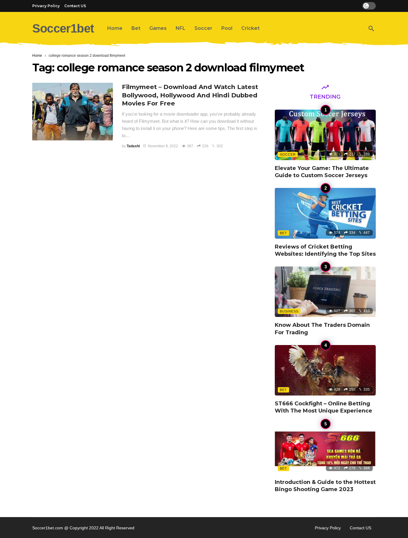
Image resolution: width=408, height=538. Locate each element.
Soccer (288, 154)
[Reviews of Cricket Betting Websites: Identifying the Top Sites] (325, 213)
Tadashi (133, 146)
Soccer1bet (63, 28)
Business (289, 311)
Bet (283, 233)
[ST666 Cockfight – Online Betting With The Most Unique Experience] (325, 370)
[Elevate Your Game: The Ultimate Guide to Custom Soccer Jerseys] (325, 135)
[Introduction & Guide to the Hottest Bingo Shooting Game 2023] (325, 449)
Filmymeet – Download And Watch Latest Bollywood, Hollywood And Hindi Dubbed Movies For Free (190, 95)
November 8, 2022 (163, 146)
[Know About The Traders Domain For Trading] (325, 291)
